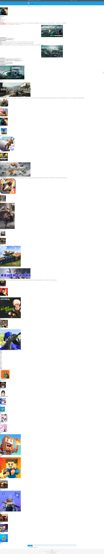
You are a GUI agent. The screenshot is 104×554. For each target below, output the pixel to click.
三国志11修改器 (1, 367)
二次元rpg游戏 (1, 365)
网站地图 (52, 550)
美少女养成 (1, 359)
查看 (0, 117)
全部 (33, 6)
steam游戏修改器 (1, 363)
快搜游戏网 (34, 547)
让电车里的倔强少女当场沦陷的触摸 (4, 396)
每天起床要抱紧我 (2, 422)
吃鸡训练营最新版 (2, 478)
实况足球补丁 (1, 360)
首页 (31, 6)
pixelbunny (1, 432)
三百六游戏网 (29, 547)
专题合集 (75, 0)
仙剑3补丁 (1, 364)
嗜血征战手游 (1, 542)
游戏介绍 (1, 22)
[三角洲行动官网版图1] (52, 73)
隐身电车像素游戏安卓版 (2, 388)
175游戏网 (36, 547)
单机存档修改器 (1, 362)
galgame (1, 353)
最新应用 (72, 0)
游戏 (35, 6)
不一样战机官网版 (2, 532)
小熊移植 (1, 352)
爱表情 (32, 547)
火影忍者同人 (1, 356)
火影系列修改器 (1, 357)
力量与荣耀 (1, 455)
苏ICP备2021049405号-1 (53, 552)
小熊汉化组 (1, 354)
